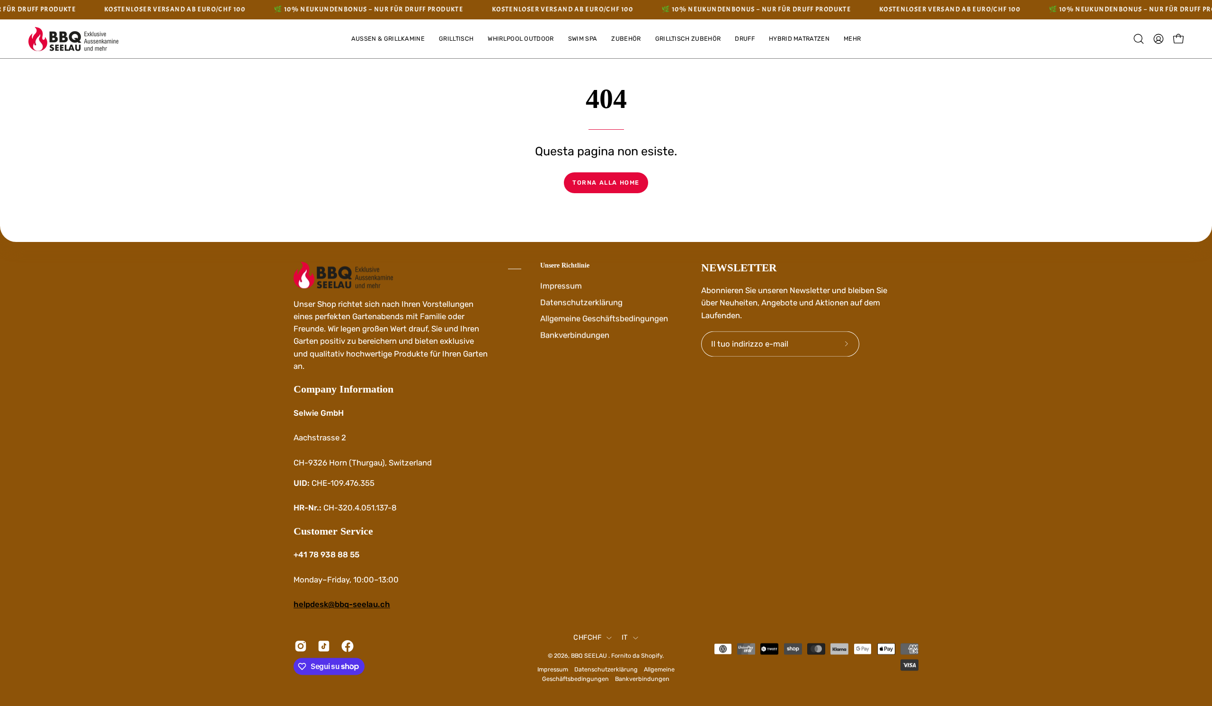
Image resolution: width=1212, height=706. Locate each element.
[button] (852, 39)
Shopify (651, 655)
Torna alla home (606, 182)
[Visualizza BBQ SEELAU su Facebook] (345, 646)
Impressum (561, 285)
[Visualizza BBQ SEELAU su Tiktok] (322, 646)
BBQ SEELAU (589, 655)
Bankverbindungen (574, 335)
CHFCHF (587, 638)
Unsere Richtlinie (564, 265)
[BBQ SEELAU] (73, 39)
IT (625, 638)
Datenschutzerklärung (581, 302)
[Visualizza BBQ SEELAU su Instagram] (299, 646)
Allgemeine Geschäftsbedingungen (604, 318)
